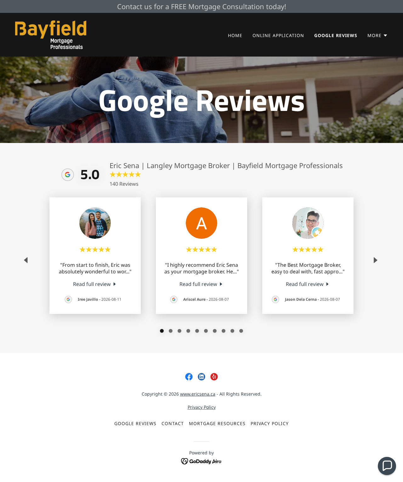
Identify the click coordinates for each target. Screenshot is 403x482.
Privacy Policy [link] (270, 423)
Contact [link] (173, 423)
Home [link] (235, 35)
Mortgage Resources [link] (217, 423)
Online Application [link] (278, 35)
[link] (50, 34)
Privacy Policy (202, 407)
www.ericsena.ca (197, 394)
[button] (377, 35)
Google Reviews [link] (335, 35)
